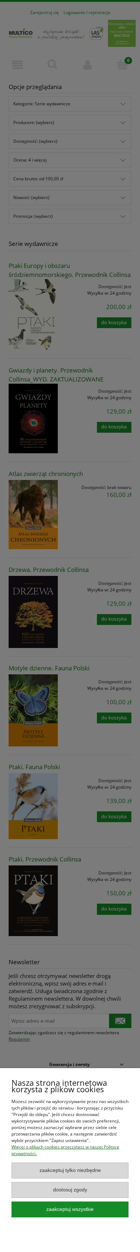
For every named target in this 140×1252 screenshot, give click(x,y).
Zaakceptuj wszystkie (70, 1209)
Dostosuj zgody (70, 1190)
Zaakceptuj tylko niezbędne (70, 1170)
